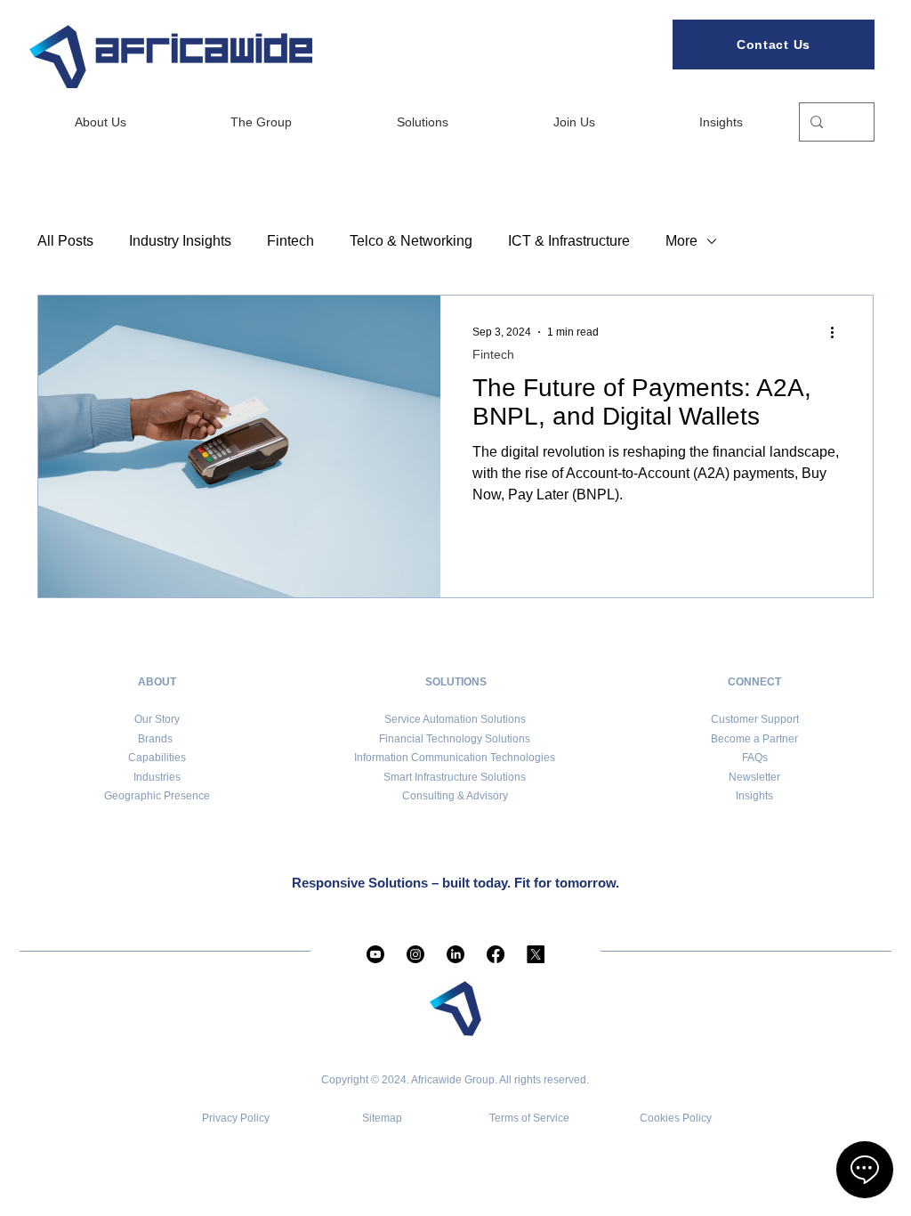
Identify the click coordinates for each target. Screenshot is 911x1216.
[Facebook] (495, 954)
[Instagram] (415, 954)
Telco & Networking (411, 240)
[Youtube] (375, 954)
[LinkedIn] (455, 954)
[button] (754, 777)
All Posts (65, 240)
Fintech (290, 240)
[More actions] (838, 332)
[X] (535, 954)
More (681, 240)
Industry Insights (180, 240)
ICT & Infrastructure (569, 240)
